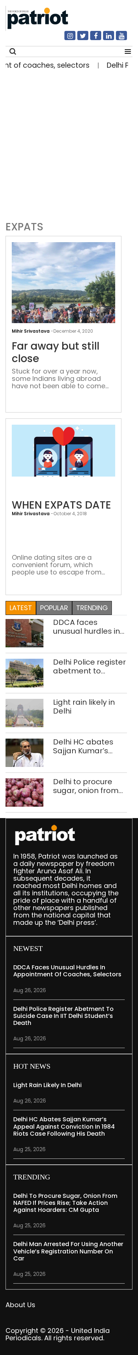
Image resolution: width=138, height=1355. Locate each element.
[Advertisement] (69, 143)
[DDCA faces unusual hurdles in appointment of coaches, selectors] (24, 632)
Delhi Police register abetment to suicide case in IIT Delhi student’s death (89, 666)
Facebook (91, 38)
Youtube (117, 38)
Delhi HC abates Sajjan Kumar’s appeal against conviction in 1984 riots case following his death (88, 746)
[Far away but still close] (63, 306)
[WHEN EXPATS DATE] (63, 449)
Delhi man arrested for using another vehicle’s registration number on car (68, 1251)
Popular (54, 607)
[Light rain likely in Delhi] (24, 712)
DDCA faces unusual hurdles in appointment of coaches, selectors (88, 627)
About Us (20, 1304)
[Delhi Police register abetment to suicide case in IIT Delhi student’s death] (24, 672)
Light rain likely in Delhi (84, 706)
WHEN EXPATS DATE (61, 505)
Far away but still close (55, 352)
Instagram (65, 38)
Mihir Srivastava (31, 513)
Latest (21, 607)
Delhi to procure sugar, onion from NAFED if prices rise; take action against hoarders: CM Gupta (89, 786)
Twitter (78, 38)
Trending (92, 607)
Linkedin (104, 38)
